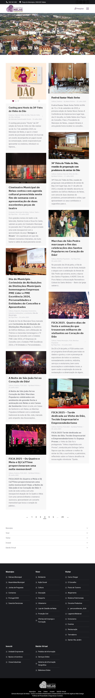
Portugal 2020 (13, 598)
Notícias (17, 117)
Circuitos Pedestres (75, 603)
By (20, 119)
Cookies (60, 696)
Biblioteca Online (44, 670)
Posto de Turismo (74, 587)
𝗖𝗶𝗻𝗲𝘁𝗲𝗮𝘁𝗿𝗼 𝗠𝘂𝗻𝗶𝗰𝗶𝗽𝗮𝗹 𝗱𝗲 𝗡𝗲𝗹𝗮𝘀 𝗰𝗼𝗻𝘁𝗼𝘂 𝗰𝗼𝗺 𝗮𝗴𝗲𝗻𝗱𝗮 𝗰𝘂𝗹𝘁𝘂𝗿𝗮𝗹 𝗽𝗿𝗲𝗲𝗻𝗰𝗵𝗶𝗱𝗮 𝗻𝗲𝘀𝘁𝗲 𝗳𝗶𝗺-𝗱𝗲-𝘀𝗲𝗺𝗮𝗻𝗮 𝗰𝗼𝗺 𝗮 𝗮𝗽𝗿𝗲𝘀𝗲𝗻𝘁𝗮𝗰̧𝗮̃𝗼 (25, 198)
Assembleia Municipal (16, 582)
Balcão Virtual (11, 548)
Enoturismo (32, 311)
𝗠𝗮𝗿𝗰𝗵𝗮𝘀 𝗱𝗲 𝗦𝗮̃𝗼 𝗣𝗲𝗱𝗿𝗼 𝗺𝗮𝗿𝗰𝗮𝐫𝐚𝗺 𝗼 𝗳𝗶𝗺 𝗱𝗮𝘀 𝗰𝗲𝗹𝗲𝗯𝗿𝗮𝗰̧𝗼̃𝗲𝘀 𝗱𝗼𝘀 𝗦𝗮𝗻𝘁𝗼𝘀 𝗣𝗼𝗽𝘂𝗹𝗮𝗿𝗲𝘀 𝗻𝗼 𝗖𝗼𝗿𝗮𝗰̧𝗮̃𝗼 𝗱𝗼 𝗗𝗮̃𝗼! (67, 248)
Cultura (53, 101)
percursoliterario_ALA (78, 608)
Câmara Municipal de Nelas (20, 694)
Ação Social (42, 582)
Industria (11, 313)
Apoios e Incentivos (15, 657)
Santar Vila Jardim (74, 640)
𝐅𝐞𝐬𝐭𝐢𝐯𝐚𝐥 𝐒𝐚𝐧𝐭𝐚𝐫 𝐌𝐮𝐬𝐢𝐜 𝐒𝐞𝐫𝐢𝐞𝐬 (65, 97)
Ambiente (42, 577)
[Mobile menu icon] (87, 8)
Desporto (17, 311)
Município (9, 528)
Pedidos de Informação (46, 652)
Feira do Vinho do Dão (22, 115)
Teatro (37, 212)
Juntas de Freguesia (15, 587)
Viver (8, 533)
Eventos (11, 115)
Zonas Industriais (14, 662)
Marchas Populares (63, 259)
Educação (41, 593)
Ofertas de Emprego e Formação (46, 620)
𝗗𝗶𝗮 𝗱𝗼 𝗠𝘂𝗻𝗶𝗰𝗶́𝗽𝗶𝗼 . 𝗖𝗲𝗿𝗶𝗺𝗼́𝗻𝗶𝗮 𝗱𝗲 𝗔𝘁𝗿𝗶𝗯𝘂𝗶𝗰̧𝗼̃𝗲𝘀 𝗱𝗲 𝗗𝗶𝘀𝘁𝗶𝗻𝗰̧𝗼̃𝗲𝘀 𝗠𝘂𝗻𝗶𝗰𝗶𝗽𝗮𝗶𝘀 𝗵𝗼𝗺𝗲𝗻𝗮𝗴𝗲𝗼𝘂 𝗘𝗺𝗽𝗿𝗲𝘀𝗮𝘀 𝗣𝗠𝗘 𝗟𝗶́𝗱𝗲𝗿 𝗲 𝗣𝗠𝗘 (25, 293)
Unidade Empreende (15, 652)
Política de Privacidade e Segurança (44, 696)
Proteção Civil (43, 614)
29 (63, 517)
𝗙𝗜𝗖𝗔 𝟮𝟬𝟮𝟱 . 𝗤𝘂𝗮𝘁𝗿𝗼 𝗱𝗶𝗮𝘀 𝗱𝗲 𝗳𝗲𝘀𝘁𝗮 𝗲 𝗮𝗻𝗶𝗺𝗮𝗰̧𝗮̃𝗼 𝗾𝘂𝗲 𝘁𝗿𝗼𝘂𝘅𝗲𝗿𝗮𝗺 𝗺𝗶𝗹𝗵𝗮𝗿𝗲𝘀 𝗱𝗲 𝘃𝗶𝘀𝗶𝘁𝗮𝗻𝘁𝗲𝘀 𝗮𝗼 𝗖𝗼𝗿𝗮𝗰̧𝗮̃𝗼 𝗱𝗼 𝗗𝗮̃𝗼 (68, 329)
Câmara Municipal (15, 577)
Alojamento (72, 593)
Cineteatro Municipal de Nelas (19, 212)
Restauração (72, 629)
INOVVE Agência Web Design (74, 694)
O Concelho (72, 582)
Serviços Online (43, 657)
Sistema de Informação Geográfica (46, 663)
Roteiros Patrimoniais (76, 598)
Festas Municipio (62, 340)
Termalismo (72, 635)
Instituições (19, 313)
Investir (8, 543)
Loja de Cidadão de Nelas (47, 608)
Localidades (28, 313)
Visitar (8, 538)
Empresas (24, 311)
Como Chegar (73, 577)
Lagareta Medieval (74, 614)
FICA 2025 (23, 385)
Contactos (12, 593)
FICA (70, 340)
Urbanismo (42, 603)
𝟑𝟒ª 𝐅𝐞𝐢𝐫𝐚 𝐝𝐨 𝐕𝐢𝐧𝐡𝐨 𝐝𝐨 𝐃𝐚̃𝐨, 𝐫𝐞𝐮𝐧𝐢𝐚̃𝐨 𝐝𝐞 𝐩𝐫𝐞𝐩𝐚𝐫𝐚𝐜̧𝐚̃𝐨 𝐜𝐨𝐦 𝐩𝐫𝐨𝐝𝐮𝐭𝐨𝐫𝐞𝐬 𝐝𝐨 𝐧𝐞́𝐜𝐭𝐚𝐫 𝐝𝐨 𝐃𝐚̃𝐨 (65, 166)
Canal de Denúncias (15, 603)
